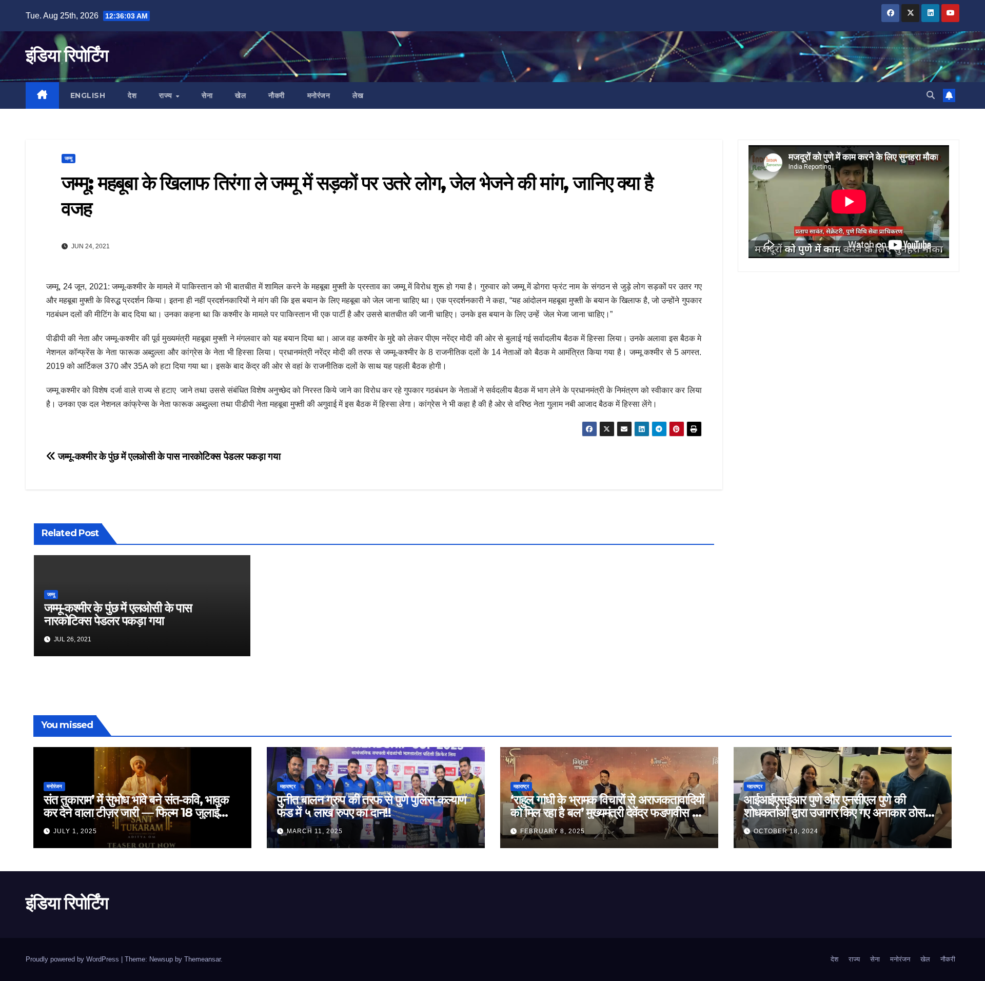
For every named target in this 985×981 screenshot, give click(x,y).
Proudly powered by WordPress (73, 959)
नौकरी (276, 95)
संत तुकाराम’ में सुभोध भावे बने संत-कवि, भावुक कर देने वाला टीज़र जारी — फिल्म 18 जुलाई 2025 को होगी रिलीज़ (136, 812)
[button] (931, 95)
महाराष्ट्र (288, 786)
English (88, 95)
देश (132, 95)
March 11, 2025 (315, 831)
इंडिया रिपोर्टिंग (67, 55)
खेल (240, 95)
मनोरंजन (318, 95)
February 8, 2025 (552, 831)
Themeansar (202, 959)
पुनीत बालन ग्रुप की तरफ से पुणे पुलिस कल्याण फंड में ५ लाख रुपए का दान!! (371, 806)
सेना (207, 95)
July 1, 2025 (75, 831)
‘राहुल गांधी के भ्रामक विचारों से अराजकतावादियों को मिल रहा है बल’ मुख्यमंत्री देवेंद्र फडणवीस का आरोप (607, 812)
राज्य (166, 95)
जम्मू (68, 158)
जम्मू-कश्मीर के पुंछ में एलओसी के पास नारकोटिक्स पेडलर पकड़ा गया (168, 456)
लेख (357, 95)
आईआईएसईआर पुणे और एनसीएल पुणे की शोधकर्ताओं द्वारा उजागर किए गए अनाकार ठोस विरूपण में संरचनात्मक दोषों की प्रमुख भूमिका (834, 812)
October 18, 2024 (786, 831)
